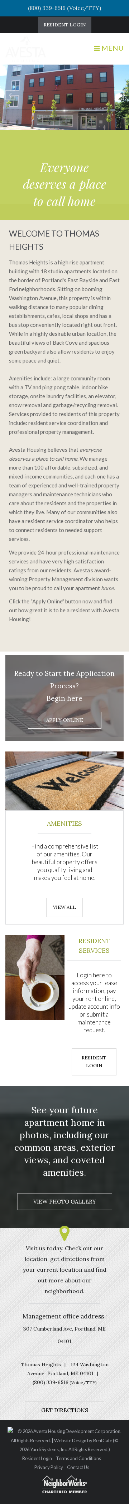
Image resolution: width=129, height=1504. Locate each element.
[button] (10, 95)
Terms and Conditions (78, 1458)
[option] (64, 99)
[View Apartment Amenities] (64, 906)
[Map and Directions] (64, 1410)
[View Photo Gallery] (64, 1201)
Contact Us (78, 1467)
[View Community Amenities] (94, 1065)
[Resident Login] (64, 25)
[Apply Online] (64, 720)
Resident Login (37, 1458)
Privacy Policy (48, 1467)
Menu (112, 48)
